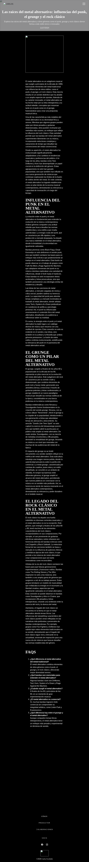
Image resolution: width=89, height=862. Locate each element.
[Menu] (84, 4)
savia (44, 838)
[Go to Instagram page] (47, 845)
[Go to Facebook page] (43, 845)
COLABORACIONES (44, 829)
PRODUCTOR (44, 823)
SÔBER (44, 816)
